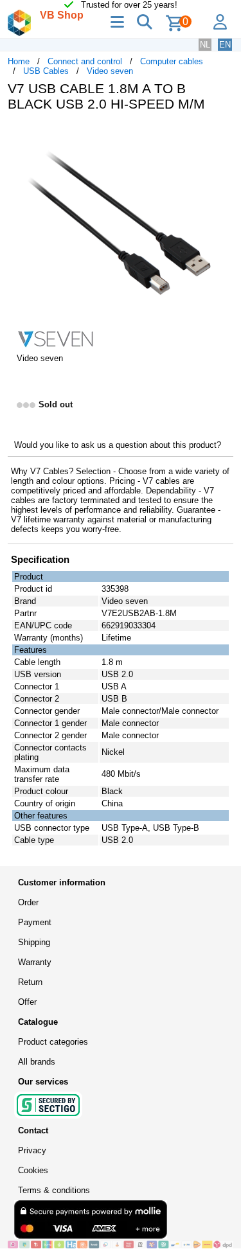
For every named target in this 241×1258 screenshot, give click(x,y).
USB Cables (46, 71)
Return (30, 982)
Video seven (110, 71)
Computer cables (171, 61)
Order (28, 902)
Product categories (53, 1042)
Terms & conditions (54, 1190)
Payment (34, 922)
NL (205, 44)
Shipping (34, 942)
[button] (221, 135)
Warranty (34, 962)
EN (225, 44)
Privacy (32, 1150)
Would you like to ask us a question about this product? (117, 445)
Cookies (33, 1170)
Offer (27, 1002)
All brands (36, 1062)
